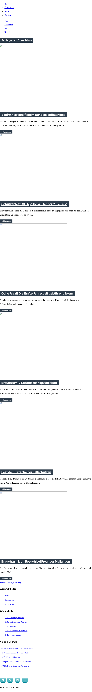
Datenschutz (10, 604)
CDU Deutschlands (13, 635)
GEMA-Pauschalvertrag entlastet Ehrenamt (19, 648)
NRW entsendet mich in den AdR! (15, 653)
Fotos (7, 595)
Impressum (9, 600)
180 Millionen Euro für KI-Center (15, 666)
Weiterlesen (6, 132)
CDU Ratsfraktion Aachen (16, 622)
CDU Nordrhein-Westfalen (16, 631)
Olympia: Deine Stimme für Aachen (16, 661)
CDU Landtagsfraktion (14, 618)
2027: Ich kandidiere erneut (12, 657)
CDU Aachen (10, 626)
